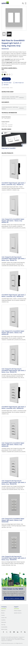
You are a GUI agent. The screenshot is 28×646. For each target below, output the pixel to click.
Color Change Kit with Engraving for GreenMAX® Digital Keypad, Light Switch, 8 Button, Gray (14, 558)
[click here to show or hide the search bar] (23, 3)
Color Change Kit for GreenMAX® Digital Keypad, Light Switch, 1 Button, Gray (13, 220)
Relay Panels (9, 62)
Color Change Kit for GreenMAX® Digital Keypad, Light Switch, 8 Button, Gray (13, 520)
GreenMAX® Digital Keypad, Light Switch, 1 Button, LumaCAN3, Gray (14, 183)
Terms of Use (8, 638)
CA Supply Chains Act (10, 639)
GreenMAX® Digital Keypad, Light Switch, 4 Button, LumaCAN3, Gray (14, 407)
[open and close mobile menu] (25, 3)
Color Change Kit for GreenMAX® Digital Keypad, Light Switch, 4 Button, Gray (13, 444)
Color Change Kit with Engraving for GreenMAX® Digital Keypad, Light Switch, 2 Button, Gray (14, 370)
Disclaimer (3, 639)
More (3, 69)
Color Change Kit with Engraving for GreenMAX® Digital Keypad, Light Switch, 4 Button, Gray (14, 482)
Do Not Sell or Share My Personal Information (9, 637)
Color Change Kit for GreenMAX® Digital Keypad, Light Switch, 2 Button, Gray (13, 332)
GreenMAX (7, 59)
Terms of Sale (13, 638)
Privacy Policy (19, 638)
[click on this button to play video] (9, 34)
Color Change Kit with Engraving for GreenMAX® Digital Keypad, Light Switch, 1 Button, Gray (14, 258)
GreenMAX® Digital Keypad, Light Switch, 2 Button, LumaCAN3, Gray (14, 295)
